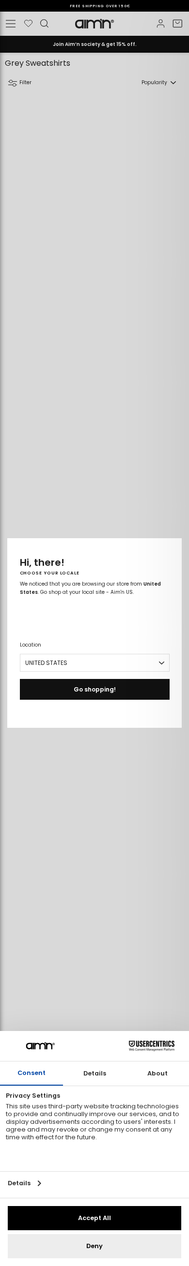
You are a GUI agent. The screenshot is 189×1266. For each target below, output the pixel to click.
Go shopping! (95, 689)
